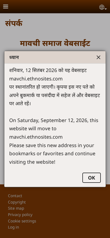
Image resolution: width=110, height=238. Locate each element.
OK (91, 177)
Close (98, 57)
